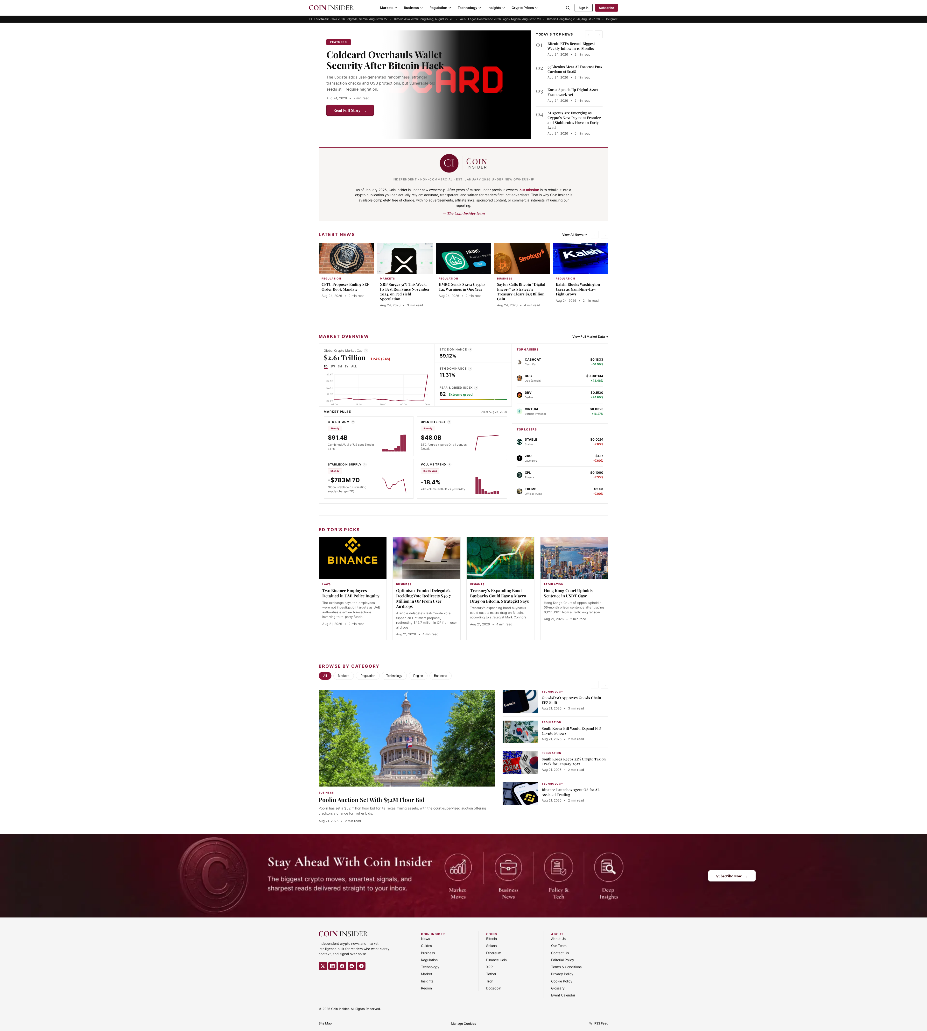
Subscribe (606, 8)
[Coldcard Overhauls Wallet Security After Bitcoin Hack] (456, 84)
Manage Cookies (463, 1023)
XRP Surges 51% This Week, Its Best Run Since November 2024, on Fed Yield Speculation (405, 291)
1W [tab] (332, 366)
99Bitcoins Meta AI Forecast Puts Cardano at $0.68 (575, 69)
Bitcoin (491, 939)
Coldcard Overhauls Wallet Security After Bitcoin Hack (385, 60)
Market (426, 974)
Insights (494, 8)
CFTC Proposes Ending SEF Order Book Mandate (345, 287)
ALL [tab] (354, 366)
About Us (558, 939)
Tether (491, 974)
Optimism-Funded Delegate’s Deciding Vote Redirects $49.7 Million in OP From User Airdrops (423, 598)
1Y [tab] (346, 366)
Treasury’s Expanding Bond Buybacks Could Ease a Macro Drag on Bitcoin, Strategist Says (499, 596)
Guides (426, 946)
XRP (489, 967)
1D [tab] (326, 366)
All (325, 676)
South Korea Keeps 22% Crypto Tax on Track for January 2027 (574, 761)
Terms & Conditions (566, 967)
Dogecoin (493, 988)
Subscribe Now (732, 876)
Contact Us (560, 953)
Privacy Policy (562, 974)
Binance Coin (496, 960)
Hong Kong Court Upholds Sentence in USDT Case (568, 593)
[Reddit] (352, 966)
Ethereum (493, 953)
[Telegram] (361, 966)
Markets (386, 8)
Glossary (558, 988)
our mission (529, 190)
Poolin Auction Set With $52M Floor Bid (371, 799)
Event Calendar (563, 995)
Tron (489, 981)
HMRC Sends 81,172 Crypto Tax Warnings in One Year (462, 287)
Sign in (584, 8)
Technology (467, 8)
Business (411, 8)
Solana (491, 946)
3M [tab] (340, 366)
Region (418, 676)
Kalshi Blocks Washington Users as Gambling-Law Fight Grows (578, 289)
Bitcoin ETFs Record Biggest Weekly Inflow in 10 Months (571, 46)
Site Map (325, 1023)
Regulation (438, 8)
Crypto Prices (523, 8)
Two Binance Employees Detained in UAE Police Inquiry (350, 593)
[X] (323, 966)
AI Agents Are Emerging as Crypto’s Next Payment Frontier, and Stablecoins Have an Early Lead (575, 120)
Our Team (559, 946)
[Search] (567, 7)
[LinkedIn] (332, 966)
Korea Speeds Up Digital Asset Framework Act (573, 92)
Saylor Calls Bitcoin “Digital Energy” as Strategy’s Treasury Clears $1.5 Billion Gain (521, 291)
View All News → (574, 234)
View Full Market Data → (590, 336)
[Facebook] (342, 966)
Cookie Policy (561, 981)
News (425, 939)
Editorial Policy (562, 960)
